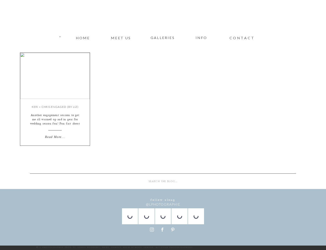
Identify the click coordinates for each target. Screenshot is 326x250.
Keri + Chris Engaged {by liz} (55, 106)
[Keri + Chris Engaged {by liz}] (55, 76)
